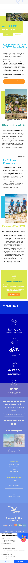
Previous (2, 35)
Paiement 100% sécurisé (14, 519)
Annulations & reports (14, 482)
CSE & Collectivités (14, 466)
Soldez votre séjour (14, 485)
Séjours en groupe (14, 464)
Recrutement (14, 471)
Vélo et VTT (8, 34)
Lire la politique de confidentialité (8, 556)
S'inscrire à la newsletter (14, 414)
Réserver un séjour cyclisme (14, 81)
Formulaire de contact (14, 496)
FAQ (14, 494)
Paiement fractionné (14, 532)
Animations (18, 34)
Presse (14, 469)
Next (26, 35)
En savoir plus (14, 294)
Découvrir (14, 451)
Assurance (14, 480)
